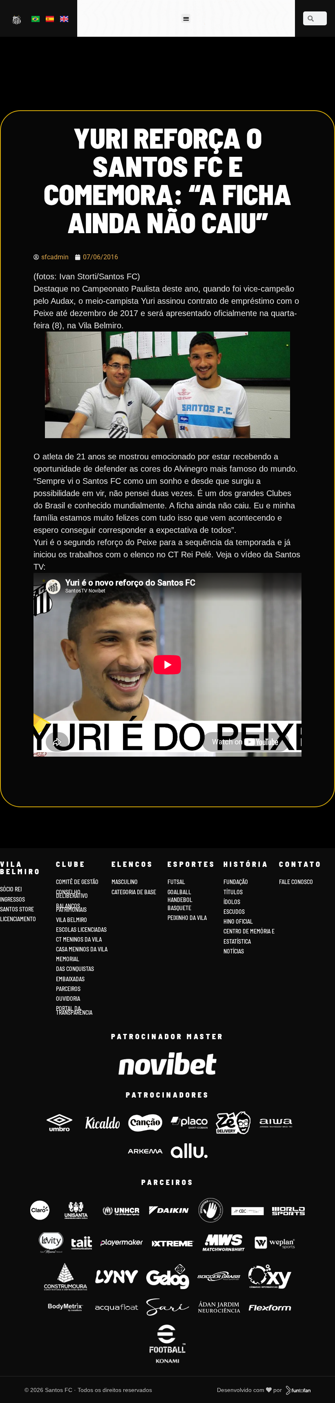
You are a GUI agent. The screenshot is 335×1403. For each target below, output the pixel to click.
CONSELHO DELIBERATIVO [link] (72, 894)
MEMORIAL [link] (67, 958)
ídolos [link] (231, 901)
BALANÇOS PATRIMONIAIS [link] (71, 907)
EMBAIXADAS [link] (70, 978)
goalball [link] (179, 892)
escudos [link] (234, 911)
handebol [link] (180, 899)
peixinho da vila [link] (187, 917)
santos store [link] (17, 909)
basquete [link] (179, 907)
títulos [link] (233, 892)
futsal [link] (176, 881)
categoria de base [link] (134, 892)
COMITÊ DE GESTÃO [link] (77, 881)
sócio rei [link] (11, 889)
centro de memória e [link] (249, 931)
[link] (17, 19)
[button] (186, 18)
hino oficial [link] (238, 921)
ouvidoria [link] (68, 998)
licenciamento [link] (18, 918)
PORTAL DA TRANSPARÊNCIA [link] (74, 1010)
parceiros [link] (68, 988)
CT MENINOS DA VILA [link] (79, 939)
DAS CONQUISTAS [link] (75, 968)
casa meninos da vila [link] (81, 949)
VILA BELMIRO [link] (71, 919)
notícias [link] (233, 951)
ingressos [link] (12, 899)
